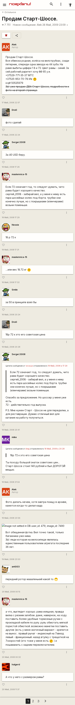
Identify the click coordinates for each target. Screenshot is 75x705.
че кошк (29, 366)
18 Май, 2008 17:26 (11, 167)
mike (14, 437)
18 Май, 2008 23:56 (11, 518)
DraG (14, 110)
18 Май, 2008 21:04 (11, 482)
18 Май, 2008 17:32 (11, 282)
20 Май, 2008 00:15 (11, 592)
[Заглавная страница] (19, 2)
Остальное (9, 12)
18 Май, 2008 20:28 (11, 347)
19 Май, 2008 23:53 (11, 559)
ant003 (16, 566)
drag (27, 449)
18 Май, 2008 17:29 (11, 217)
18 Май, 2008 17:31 (10, 250)
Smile (15, 289)
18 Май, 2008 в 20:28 (54, 449)
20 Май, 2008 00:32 (11, 657)
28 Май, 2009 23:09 (55, 24)
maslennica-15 (19, 174)
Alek (39, 24)
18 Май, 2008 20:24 (11, 315)
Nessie (15, 224)
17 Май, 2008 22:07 (11, 103)
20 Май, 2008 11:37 (11, 689)
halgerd (16, 664)
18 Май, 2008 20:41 (11, 430)
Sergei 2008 (18, 142)
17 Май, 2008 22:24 (11, 135)
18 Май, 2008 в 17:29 (57, 366)
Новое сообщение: (24, 24)
